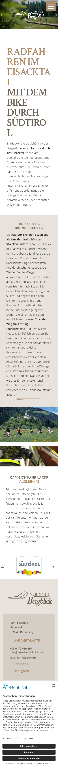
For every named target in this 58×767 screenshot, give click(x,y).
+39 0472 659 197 (21, 648)
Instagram (21, 670)
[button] (4, 566)
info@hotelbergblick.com (26, 652)
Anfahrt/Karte (27, 640)
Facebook (21, 664)
